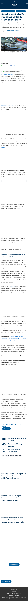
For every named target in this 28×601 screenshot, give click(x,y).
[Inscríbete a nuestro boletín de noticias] (4, 439)
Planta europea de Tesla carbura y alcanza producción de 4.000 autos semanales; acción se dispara (13, 339)
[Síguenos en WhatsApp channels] (4, 445)
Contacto (14, 589)
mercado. (3, 147)
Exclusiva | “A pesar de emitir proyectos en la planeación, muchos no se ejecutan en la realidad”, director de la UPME (13, 476)
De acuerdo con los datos (7, 105)
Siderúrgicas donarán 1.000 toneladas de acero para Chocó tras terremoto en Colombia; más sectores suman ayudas (13, 520)
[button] (27, 4)
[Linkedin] (10, 543)
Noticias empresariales (20, 11)
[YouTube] (18, 543)
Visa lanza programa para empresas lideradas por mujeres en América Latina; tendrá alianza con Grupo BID (13, 498)
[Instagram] (13, 543)
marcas (13, 286)
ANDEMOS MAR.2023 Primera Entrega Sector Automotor (11, 425)
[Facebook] (11, 65)
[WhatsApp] (2, 65)
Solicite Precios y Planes (14, 593)
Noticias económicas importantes (8, 11)
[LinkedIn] (8, 65)
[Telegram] (14, 65)
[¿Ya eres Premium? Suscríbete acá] (4, 450)
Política (14, 591)
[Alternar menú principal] (2, 3)
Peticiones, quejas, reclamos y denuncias (14, 597)
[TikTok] (15, 543)
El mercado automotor (7, 74)
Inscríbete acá (6, 581)
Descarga (6, 428)
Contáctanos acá (14, 564)
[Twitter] (7, 543)
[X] (5, 65)
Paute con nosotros (14, 595)
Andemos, (4, 78)
